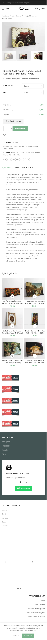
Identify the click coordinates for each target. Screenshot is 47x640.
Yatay (19, 155)
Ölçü (5, 92)
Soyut (4, 514)
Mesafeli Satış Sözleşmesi (35, 612)
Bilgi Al (16, 636)
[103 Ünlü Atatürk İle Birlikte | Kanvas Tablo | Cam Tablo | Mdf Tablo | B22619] (12, 289)
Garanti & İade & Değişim (36, 616)
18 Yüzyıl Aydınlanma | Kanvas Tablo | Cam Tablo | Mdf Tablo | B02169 (34, 303)
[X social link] (9, 159)
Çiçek (4, 522)
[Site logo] (23, 9)
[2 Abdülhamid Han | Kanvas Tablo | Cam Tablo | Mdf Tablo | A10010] (12, 318)
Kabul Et (28, 636)
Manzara (5, 518)
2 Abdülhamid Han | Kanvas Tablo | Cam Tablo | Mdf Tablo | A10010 (12, 333)
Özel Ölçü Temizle (13, 121)
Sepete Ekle (20, 128)
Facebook (6, 446)
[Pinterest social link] (20, 159)
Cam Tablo (20, 152)
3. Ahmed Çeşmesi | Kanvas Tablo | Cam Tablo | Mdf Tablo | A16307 (35, 362)
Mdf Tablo (12, 155)
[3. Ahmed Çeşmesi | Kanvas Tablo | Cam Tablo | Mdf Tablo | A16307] (34, 348)
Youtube (5, 450)
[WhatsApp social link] (24, 159)
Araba (13, 152)
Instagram (6, 442)
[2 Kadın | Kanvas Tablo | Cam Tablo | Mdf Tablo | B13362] (34, 318)
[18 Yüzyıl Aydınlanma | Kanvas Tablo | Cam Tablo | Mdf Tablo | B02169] (34, 289)
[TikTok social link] (28, 159)
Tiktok (4, 454)
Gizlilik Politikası (39, 605)
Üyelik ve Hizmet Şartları (36, 608)
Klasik (5, 155)
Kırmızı (37, 152)
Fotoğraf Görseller (30, 16)
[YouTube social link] (16, 159)
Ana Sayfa (5, 16)
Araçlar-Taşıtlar (7, 18)
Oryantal (5, 526)
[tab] (6, 167)
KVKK (43, 601)
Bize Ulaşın (25, 488)
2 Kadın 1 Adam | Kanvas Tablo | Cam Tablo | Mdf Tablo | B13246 (12, 362)
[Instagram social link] (13, 159)
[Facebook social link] (5, 159)
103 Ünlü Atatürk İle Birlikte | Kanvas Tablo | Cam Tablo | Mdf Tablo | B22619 (12, 303)
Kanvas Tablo (29, 152)
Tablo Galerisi (16, 16)
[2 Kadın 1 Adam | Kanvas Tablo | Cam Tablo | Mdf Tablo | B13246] (12, 348)
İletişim (23, 482)
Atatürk (4, 510)
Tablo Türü (7, 86)
